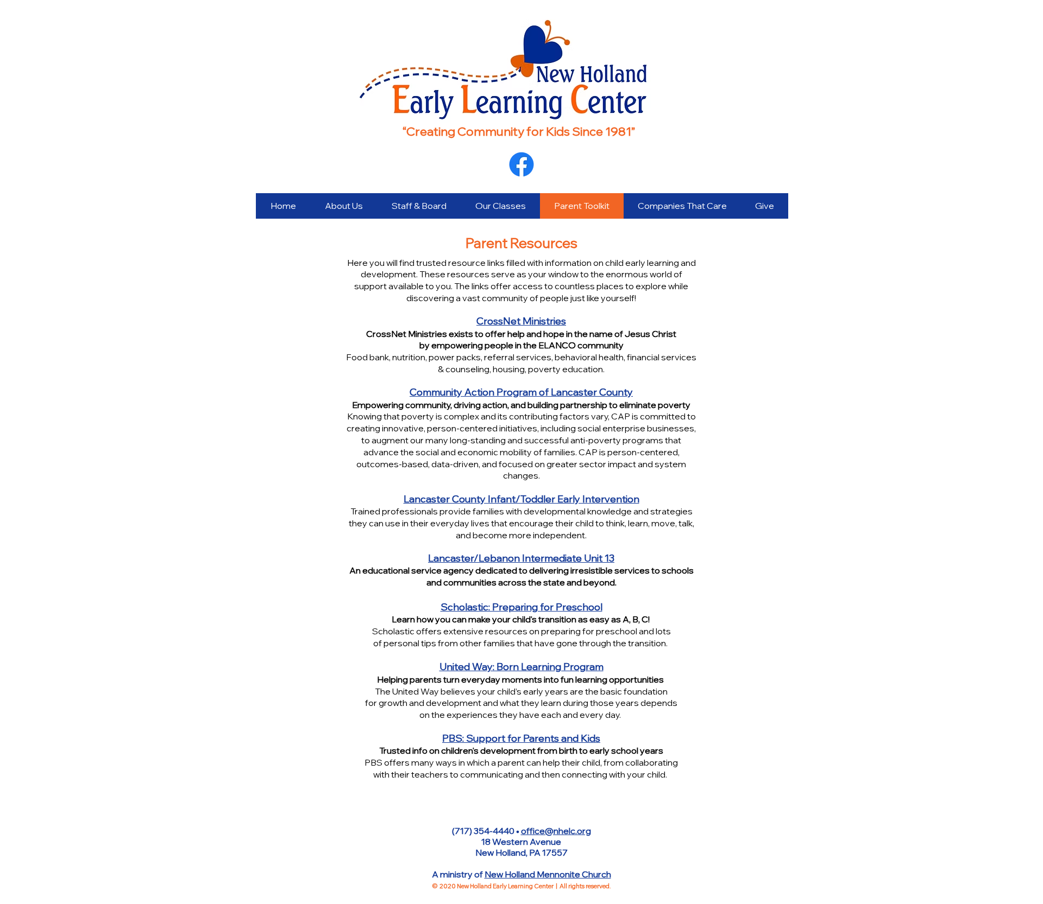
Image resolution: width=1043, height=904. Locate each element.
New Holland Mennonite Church (548, 874)
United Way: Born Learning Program (521, 666)
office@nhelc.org (556, 830)
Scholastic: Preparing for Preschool (521, 607)
